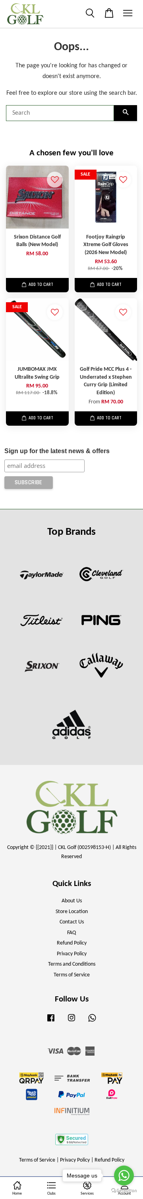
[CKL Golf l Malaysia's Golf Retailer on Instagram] (71, 1022)
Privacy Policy (72, 953)
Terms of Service (72, 975)
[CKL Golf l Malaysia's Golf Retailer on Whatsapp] (92, 1022)
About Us (72, 901)
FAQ (71, 932)
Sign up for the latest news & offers (57, 451)
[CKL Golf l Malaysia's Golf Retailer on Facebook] (50, 1022)
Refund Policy (72, 943)
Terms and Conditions (71, 964)
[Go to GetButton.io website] (124, 1190)
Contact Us (72, 922)
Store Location (72, 911)
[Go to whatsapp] (124, 1175)
